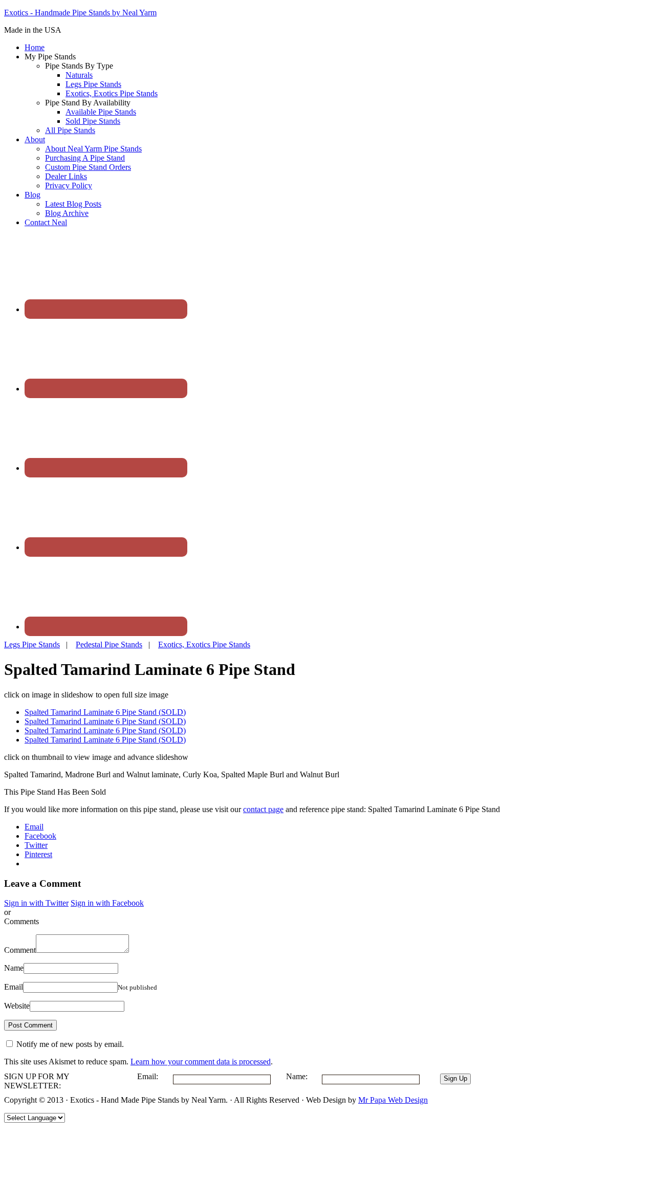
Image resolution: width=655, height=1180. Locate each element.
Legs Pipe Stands (32, 644)
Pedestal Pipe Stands (109, 644)
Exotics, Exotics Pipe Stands (204, 644)
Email (13, 986)
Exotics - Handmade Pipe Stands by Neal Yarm (80, 12)
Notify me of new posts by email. (70, 1044)
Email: (147, 1076)
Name (14, 968)
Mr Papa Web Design (393, 1100)
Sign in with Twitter (36, 903)
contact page (263, 809)
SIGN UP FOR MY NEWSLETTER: (36, 1081)
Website (17, 1005)
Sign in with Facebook (107, 903)
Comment (20, 950)
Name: (297, 1076)
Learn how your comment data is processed (200, 1061)
